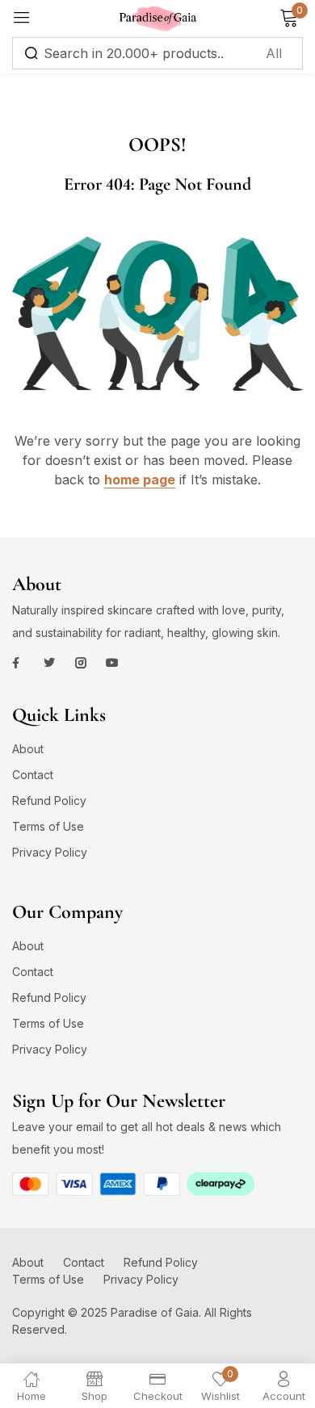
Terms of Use (48, 826)
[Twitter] (49, 662)
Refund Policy (49, 800)
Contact (32, 775)
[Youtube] (112, 662)
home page (139, 479)
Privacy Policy (49, 852)
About (28, 749)
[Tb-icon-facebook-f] (17, 662)
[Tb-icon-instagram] (80, 662)
